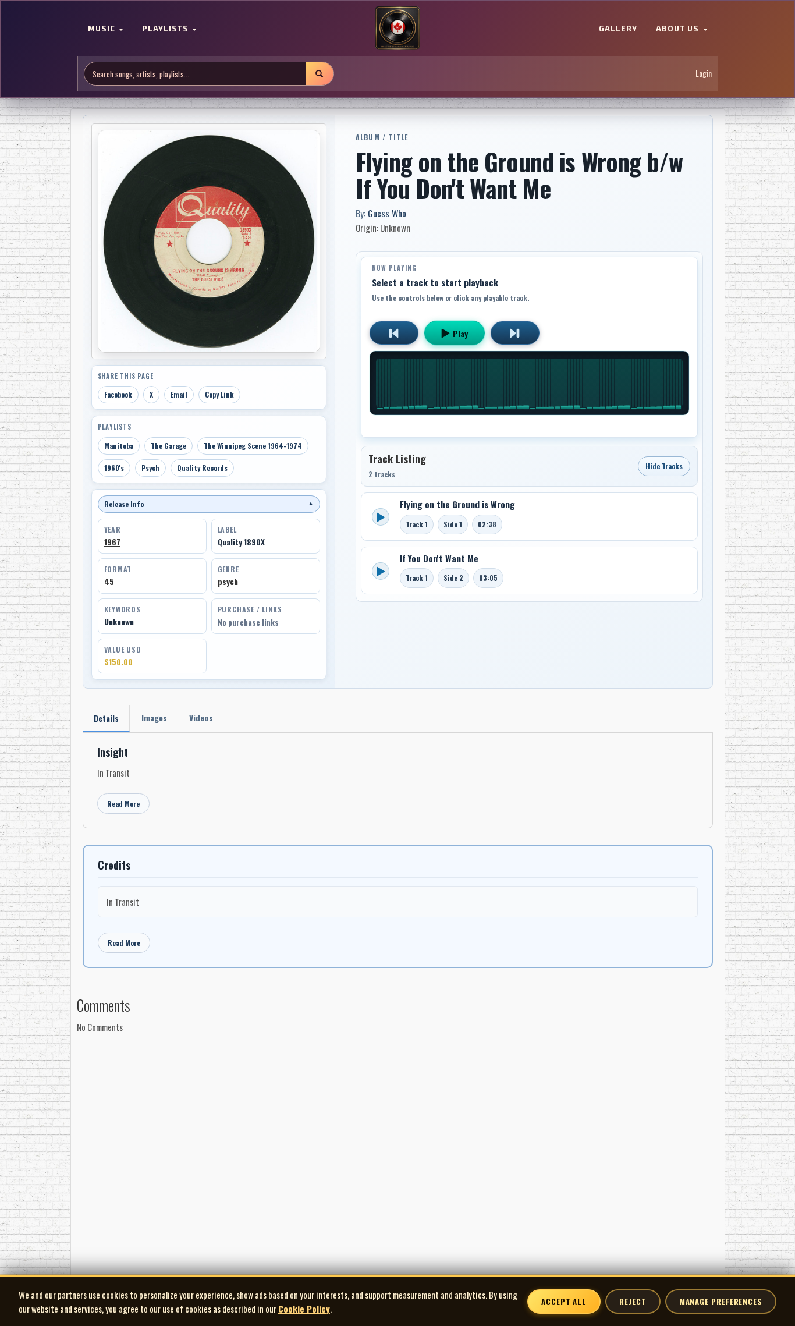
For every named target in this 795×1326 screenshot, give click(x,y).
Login (703, 74)
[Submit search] (319, 73)
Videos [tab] (201, 717)
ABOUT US (678, 29)
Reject (632, 1301)
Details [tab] (106, 718)
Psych (150, 468)
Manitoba (118, 446)
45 (109, 581)
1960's (114, 468)
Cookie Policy (304, 1308)
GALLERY (618, 29)
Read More (123, 804)
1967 (112, 542)
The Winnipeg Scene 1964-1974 (253, 446)
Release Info (209, 504)
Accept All (564, 1301)
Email (179, 394)
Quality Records (202, 468)
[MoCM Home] (397, 28)
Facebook (118, 394)
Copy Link (219, 394)
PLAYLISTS (166, 29)
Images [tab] (154, 717)
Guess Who (387, 213)
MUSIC (103, 29)
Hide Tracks (664, 466)
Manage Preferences (720, 1301)
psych (228, 581)
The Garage (168, 446)
